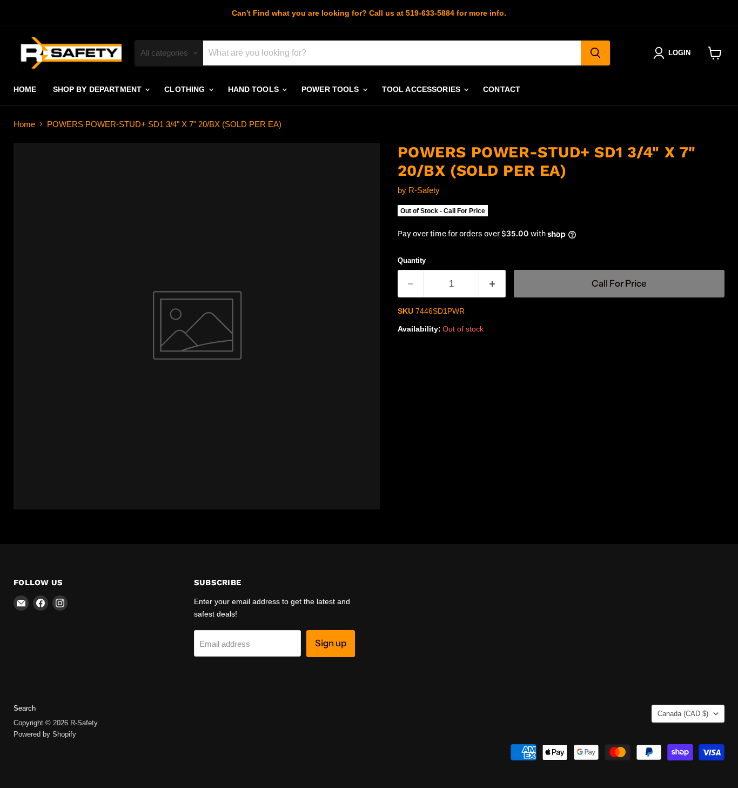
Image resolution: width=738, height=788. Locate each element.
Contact (501, 89)
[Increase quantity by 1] (492, 283)
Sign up (330, 643)
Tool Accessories (422, 89)
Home (25, 89)
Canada (683, 714)
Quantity (412, 260)
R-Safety (424, 190)
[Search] (595, 53)
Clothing (185, 89)
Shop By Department (98, 89)
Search (25, 708)
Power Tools (331, 89)
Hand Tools (254, 89)
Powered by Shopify (45, 734)
